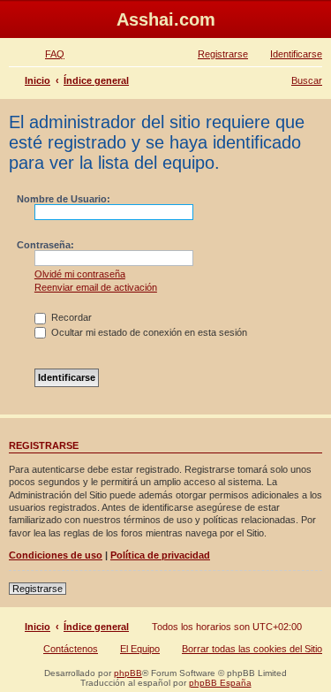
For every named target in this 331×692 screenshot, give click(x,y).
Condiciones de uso (55, 555)
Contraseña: (45, 245)
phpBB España (220, 683)
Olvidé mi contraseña (79, 274)
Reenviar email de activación (95, 287)
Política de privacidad (160, 555)
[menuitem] (46, 54)
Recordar (70, 317)
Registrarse (37, 588)
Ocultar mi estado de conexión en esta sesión (148, 332)
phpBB (128, 673)
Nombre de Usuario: (63, 199)
